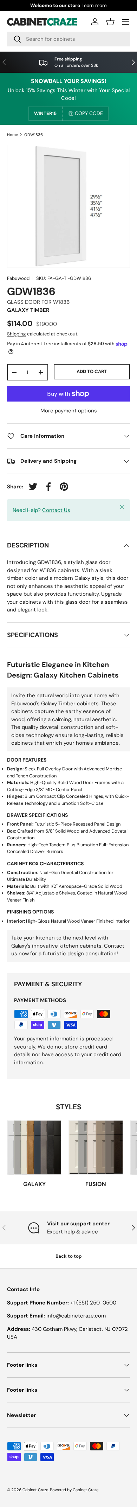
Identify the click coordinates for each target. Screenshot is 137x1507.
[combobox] (68, 39)
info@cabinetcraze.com (76, 1315)
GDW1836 (33, 135)
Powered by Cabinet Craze (74, 1489)
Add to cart (92, 371)
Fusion (95, 1184)
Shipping (16, 334)
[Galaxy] (34, 1147)
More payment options (68, 410)
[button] (110, 22)
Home (12, 135)
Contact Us (56, 510)
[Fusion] (96, 1147)
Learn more (94, 5)
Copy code (89, 113)
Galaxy (34, 1184)
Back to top (69, 1256)
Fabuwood (18, 278)
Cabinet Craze (35, 1489)
